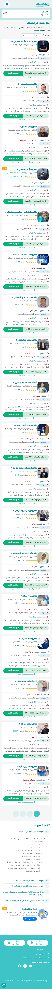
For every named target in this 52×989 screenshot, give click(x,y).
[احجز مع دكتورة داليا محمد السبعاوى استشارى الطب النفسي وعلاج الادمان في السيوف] (43, 558)
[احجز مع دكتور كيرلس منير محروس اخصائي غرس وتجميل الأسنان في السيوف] (43, 515)
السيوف (24, 13)
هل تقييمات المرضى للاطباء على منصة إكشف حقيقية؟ (25, 900)
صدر (31, 311)
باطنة (34, 98)
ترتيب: (44, 35)
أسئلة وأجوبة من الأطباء (39, 954)
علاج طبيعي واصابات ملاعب (25, 610)
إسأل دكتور (29, 919)
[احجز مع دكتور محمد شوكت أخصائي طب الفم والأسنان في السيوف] (43, 728)
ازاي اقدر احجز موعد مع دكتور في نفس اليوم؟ (28, 880)
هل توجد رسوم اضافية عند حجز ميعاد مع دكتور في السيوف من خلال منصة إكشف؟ (23, 894)
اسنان (33, 55)
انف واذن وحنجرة (29, 780)
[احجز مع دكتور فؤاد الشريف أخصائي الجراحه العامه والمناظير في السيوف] (43, 643)
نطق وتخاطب (35, 695)
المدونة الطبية (42, 950)
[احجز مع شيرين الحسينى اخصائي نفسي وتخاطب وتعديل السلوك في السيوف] (43, 686)
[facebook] (20, 966)
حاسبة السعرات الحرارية (40, 962)
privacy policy (42, 981)
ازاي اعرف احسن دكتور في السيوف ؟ (31, 831)
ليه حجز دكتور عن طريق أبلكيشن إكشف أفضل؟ (28, 886)
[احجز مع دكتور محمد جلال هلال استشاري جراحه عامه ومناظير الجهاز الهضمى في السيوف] (43, 344)
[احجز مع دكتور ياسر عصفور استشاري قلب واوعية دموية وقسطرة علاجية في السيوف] (43, 131)
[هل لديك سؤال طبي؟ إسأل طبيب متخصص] (43, 913)
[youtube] (31, 966)
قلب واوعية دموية (26, 141)
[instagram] (26, 966)
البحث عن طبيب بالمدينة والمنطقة (35, 958)
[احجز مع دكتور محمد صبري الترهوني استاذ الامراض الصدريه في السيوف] (43, 302)
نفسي (31, 183)
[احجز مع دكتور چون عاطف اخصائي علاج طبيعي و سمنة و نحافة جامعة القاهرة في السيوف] (43, 600)
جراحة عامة (31, 226)
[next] (16, 814)
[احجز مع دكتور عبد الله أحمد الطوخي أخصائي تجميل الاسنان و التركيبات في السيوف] (43, 46)
